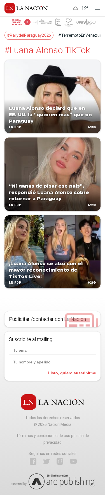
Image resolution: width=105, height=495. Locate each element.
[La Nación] (26, 8)
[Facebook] (33, 461)
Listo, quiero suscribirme (72, 373)
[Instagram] (59, 461)
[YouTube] (73, 461)
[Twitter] (46, 461)
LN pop (15, 127)
